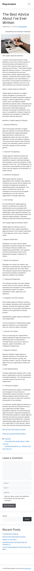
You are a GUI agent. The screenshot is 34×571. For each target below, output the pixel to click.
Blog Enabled (9, 4)
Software (8, 439)
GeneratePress (26, 568)
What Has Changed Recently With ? (14, 433)
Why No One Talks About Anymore (14, 429)
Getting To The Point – (9, 539)
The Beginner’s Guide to (10, 534)
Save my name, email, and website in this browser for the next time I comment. (16, 498)
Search (4, 516)
